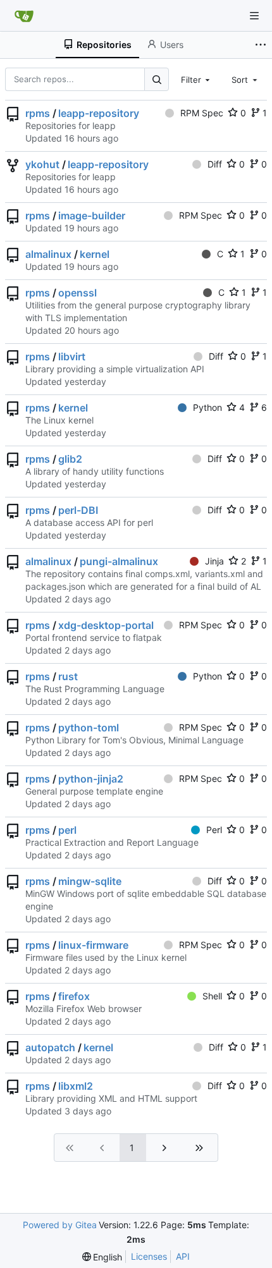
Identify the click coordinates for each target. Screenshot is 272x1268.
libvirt (71, 356)
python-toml (88, 727)
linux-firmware (93, 945)
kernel (94, 254)
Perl (214, 829)
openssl (77, 292)
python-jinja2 (90, 778)
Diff (214, 164)
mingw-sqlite (89, 881)
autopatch (50, 1047)
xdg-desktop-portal (106, 625)
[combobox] (196, 79)
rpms (37, 113)
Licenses (149, 1256)
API (183, 1256)
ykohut (42, 164)
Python (207, 407)
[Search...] (156, 79)
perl (67, 830)
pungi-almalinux (119, 561)
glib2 (70, 459)
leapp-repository (98, 113)
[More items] (262, 45)
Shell (212, 996)
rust (68, 676)
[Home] (24, 15)
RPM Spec (201, 112)
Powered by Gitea (60, 1224)
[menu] (102, 1257)
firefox (74, 996)
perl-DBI (78, 510)
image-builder (91, 215)
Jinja (214, 561)
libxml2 (75, 1086)
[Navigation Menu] (254, 15)
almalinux (48, 254)
